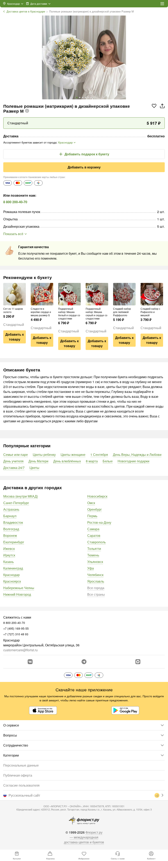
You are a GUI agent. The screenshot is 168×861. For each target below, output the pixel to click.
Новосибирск (97, 496)
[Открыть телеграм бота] (84, 662)
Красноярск (12, 581)
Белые (108, 461)
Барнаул (9, 515)
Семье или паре (15, 454)
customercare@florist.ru (20, 650)
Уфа (90, 568)
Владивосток (13, 522)
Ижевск (9, 548)
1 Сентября (99, 454)
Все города (95, 587)
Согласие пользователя (21, 785)
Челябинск (95, 574)
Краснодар (11, 574)
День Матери (38, 461)
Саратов (93, 535)
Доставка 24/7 (14, 467)
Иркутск (9, 555)
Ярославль (95, 581)
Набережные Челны (18, 587)
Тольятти (94, 548)
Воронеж (10, 535)
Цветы (34, 467)
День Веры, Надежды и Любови (137, 454)
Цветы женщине (73, 454)
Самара (93, 529)
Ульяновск (95, 561)
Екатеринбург (13, 542)
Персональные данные (21, 765)
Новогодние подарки (133, 461)
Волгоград (11, 529)
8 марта (92, 461)
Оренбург (94, 509)
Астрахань (11, 509)
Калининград (13, 568)
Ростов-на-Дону (99, 522)
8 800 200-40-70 (15, 202)
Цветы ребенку (44, 454)
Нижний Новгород (17, 594)
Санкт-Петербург (16, 502)
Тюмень (93, 555)
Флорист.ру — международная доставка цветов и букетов (84, 837)
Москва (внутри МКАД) (20, 496)
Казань (8, 561)
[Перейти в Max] (138, 662)
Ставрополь (96, 542)
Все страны (96, 594)
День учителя (13, 461)
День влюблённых (67, 461)
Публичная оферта (17, 775)
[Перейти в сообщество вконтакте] (30, 662)
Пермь (92, 515)
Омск (91, 502)
